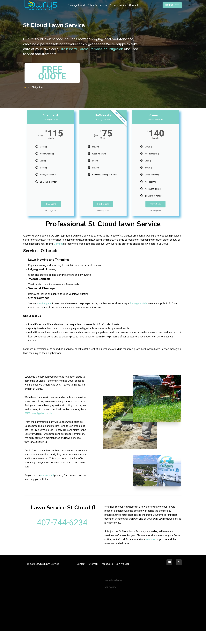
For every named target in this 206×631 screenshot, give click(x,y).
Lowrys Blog (122, 563)
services (150, 539)
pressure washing (94, 49)
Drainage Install (76, 5)
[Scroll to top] (199, 626)
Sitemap (93, 563)
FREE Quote (50, 204)
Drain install (69, 49)
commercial (47, 475)
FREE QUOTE (172, 5)
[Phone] (179, 562)
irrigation (116, 49)
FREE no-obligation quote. (39, 413)
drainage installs (138, 303)
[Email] (169, 562)
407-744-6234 (62, 522)
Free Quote (107, 563)
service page (44, 303)
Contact (133, 5)
